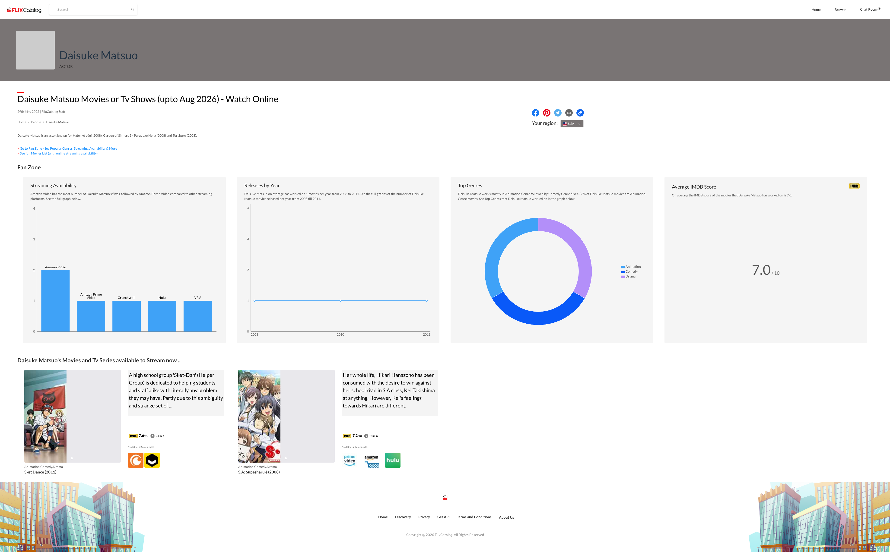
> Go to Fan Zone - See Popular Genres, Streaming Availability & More (67, 148)
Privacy (424, 517)
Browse (840, 9)
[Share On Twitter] (558, 113)
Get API (443, 517)
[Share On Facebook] (535, 113)
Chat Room (868, 9)
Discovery (403, 517)
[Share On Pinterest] (546, 113)
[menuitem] (816, 9)
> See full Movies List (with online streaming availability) (57, 153)
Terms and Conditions (474, 517)
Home (816, 9)
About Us (506, 517)
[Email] (569, 113)
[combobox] (572, 123)
